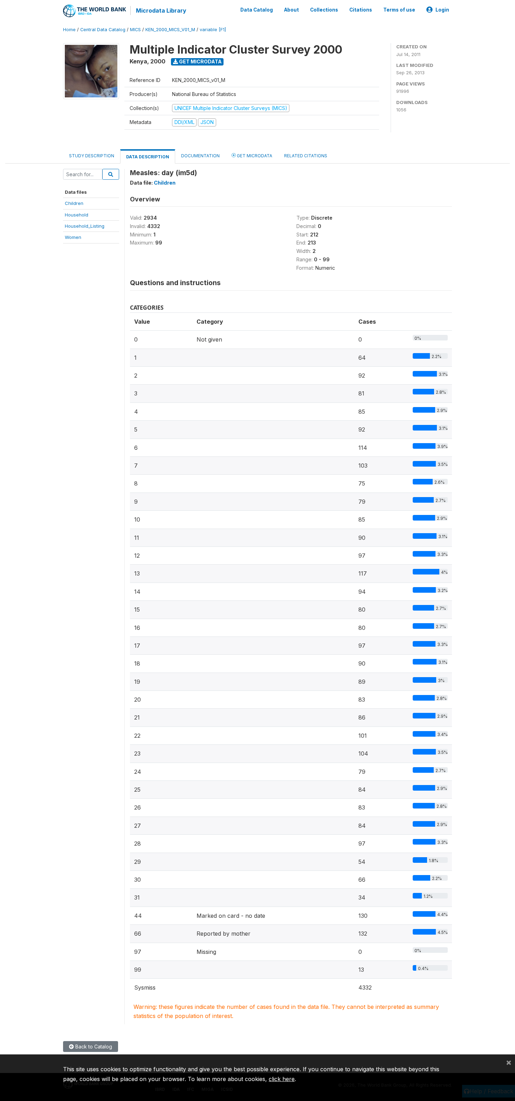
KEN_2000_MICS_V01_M (170, 29)
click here (282, 1078)
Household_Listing (84, 226)
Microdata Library (161, 10)
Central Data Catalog (102, 29)
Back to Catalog (93, 1047)
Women (73, 237)
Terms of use (399, 10)
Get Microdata (200, 61)
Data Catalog (256, 10)
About (291, 10)
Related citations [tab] (305, 155)
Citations (360, 10)
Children (74, 203)
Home (69, 29)
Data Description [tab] (147, 156)
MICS (135, 29)
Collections (324, 10)
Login (442, 10)
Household (76, 215)
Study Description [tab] (91, 155)
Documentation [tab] (200, 155)
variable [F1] (213, 29)
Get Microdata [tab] (254, 155)
